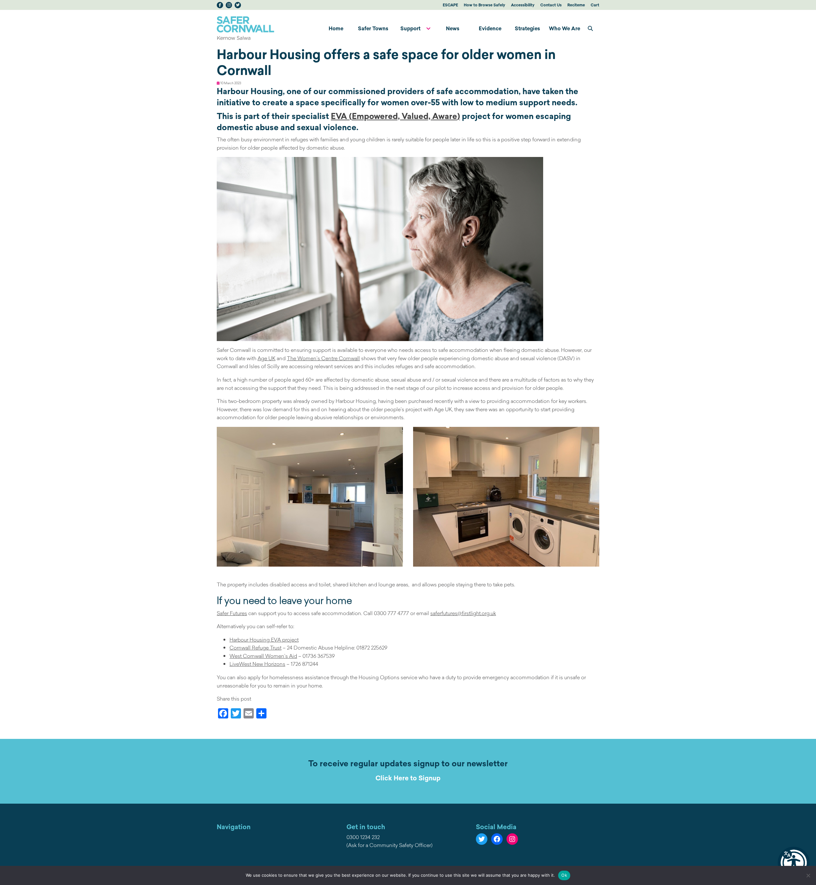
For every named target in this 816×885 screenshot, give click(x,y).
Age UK (266, 358)
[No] (808, 875)
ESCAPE (450, 5)
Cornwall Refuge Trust (255, 647)
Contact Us (551, 5)
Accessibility (523, 5)
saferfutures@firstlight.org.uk (463, 613)
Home (336, 28)
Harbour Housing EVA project (264, 639)
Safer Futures (232, 613)
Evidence (490, 28)
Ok (564, 875)
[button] (794, 863)
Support (410, 28)
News (452, 28)
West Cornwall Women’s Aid (263, 656)
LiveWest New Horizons (257, 664)
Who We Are (564, 28)
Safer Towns (373, 28)
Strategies (527, 28)
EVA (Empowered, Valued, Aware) (395, 116)
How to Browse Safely (484, 5)
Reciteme (576, 5)
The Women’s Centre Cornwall (323, 358)
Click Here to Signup (408, 778)
